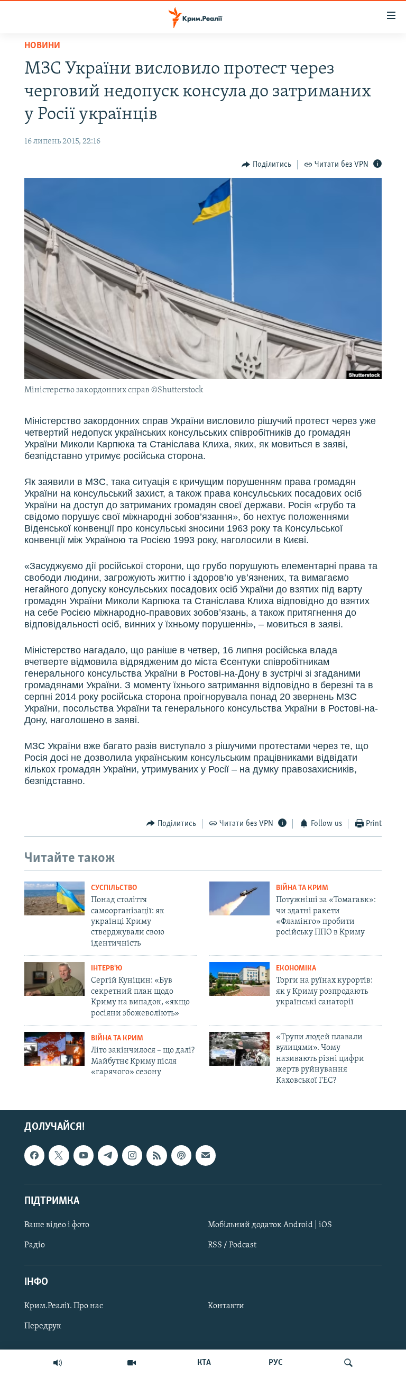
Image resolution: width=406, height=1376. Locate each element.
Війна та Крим (302, 888)
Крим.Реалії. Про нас (63, 1306)
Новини (42, 46)
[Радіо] (57, 1363)
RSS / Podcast (232, 1245)
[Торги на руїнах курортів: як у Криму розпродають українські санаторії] (239, 979)
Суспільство (114, 888)
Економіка (296, 969)
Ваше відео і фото (56, 1225)
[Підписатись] (206, 1155)
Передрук (42, 1326)
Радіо (34, 1245)
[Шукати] (348, 1363)
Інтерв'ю (106, 969)
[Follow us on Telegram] (108, 1155)
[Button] (266, 165)
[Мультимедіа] (131, 1363)
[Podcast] (181, 1155)
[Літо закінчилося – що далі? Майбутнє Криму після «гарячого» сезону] (54, 1049)
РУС (276, 1363)
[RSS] (156, 1155)
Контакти (226, 1306)
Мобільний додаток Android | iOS (270, 1225)
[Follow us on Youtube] (83, 1155)
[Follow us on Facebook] (34, 1155)
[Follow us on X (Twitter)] (59, 1155)
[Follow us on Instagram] (132, 1155)
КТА (204, 1363)
